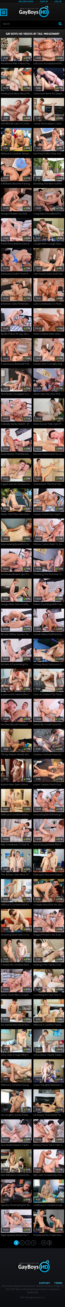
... (39, 1243)
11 (43, 1242)
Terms (58, 1283)
